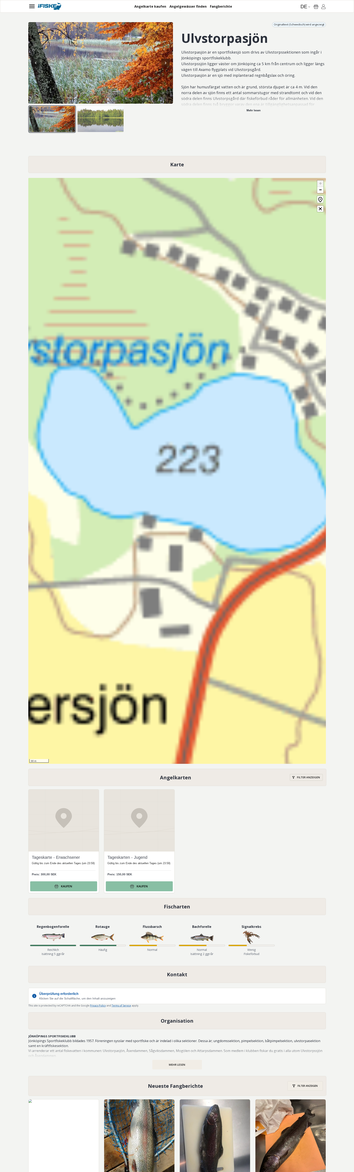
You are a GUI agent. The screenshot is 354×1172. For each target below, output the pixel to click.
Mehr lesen (254, 110)
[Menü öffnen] (32, 6)
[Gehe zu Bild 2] (100, 119)
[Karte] (177, 164)
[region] (100, 63)
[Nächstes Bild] (165, 63)
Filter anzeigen (308, 777)
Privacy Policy (98, 1005)
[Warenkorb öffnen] (315, 6)
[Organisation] (177, 1020)
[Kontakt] (177, 974)
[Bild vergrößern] (100, 63)
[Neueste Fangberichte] (177, 1086)
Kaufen (66, 886)
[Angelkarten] (177, 777)
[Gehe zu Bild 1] (52, 119)
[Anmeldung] (323, 7)
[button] (320, 183)
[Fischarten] (177, 906)
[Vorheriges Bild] (36, 63)
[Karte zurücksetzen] (320, 199)
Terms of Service (121, 1005)
